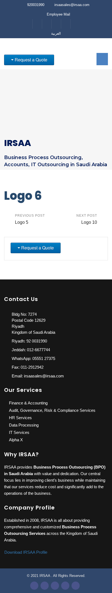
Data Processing (24, 425)
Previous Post (30, 219)
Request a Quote (31, 59)
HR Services (20, 417)
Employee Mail (58, 14)
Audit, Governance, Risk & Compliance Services (52, 410)
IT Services (19, 432)
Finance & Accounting (28, 403)
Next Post (86, 219)
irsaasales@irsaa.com (71, 5)
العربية (56, 33)
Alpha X (16, 439)
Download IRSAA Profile (26, 552)
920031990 (35, 5)
